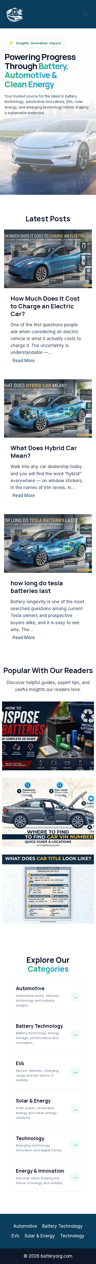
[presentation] (48, 259)
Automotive (25, 1226)
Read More (25, 361)
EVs (15, 1235)
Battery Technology (62, 1226)
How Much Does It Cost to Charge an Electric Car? (45, 306)
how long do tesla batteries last (36, 587)
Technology (72, 1235)
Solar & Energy (40, 1235)
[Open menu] (85, 14)
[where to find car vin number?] (48, 812)
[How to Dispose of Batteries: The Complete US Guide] (48, 735)
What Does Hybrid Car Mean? (43, 451)
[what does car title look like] (48, 889)
